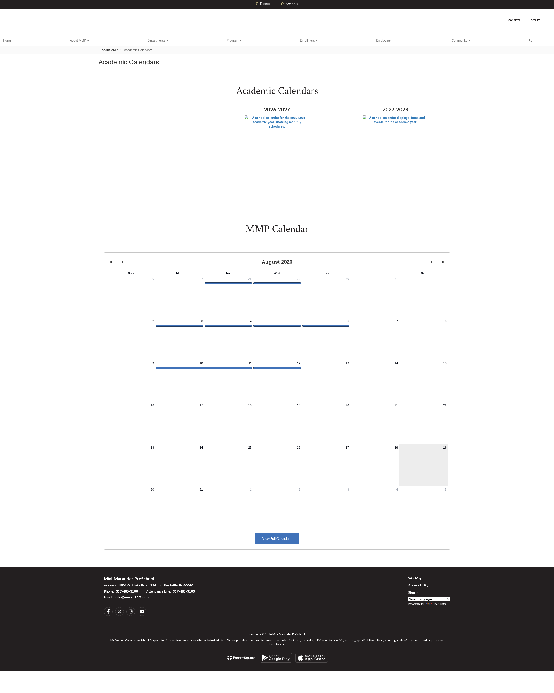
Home (7, 40)
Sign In (413, 592)
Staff (535, 20)
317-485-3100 (127, 591)
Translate (439, 603)
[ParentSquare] (241, 657)
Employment (384, 40)
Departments (156, 40)
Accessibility (418, 585)
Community (460, 40)
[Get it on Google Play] (276, 658)
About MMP (78, 40)
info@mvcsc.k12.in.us (132, 597)
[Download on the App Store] (311, 658)
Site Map (415, 578)
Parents (514, 20)
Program (233, 40)
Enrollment (308, 40)
